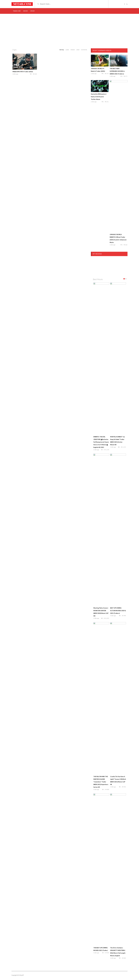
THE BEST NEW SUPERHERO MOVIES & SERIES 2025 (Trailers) (117, 71)
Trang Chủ (17, 11)
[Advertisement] (69, 31)
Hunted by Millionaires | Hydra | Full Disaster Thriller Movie (98, 96)
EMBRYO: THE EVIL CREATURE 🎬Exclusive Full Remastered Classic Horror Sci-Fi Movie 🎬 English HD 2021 (101, 442)
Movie (25, 11)
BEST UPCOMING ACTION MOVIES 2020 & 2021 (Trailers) (118, 610)
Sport (33, 11)
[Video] (22, 4)
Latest (67, 49)
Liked (77, 49)
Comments (84, 49)
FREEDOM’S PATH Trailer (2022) (23, 71)
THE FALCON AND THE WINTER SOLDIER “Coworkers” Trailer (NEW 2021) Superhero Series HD (100, 782)
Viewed (73, 49)
